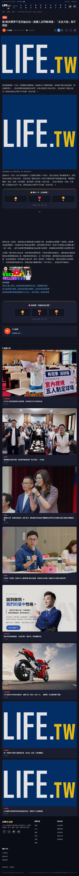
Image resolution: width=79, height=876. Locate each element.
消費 (45, 6)
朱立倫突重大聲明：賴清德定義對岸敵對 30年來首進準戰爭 (26, 289)
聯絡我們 (74, 1)
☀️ (70, 6)
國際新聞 (60, 829)
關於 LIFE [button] (5, 849)
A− (55, 30)
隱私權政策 (5, 867)
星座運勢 (60, 832)
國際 (60, 6)
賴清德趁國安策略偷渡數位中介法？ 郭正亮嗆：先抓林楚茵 (25, 292)
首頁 (21, 6)
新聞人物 (60, 836)
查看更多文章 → (17, 333)
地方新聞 (60, 825)
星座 (65, 6)
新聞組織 (60, 839)
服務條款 (12, 867)
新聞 (25, 6)
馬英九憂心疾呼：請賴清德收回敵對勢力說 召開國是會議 (24, 286)
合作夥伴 (5, 853)
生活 (31, 6)
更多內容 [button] (60, 821)
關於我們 (67, 1)
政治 (13, 12)
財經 (40, 6)
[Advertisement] (39, 226)
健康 (35, 6)
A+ (62, 30)
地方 (55, 6)
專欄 (50, 6)
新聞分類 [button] (37, 821)
